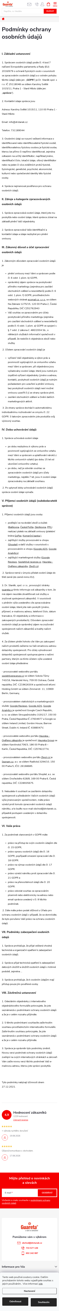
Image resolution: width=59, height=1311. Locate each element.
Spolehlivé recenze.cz (29, 562)
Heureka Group (46, 740)
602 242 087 (32, 1253)
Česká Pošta (26, 527)
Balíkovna (14, 527)
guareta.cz (7, 589)
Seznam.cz (7, 761)
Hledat (50, 11)
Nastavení (29, 1291)
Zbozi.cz (45, 757)
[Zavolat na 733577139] (37, 4)
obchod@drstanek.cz (32, 1242)
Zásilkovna (40, 527)
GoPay (18, 535)
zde (41, 1283)
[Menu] (55, 4)
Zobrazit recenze (20, 1120)
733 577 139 (32, 1248)
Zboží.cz (33, 566)
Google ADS (41, 549)
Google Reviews (18, 706)
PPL (49, 527)
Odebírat (47, 1192)
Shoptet (13, 544)
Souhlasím (43, 1302)
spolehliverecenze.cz (13, 676)
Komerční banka (31, 535)
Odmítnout (15, 1301)
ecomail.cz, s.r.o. (37, 299)
